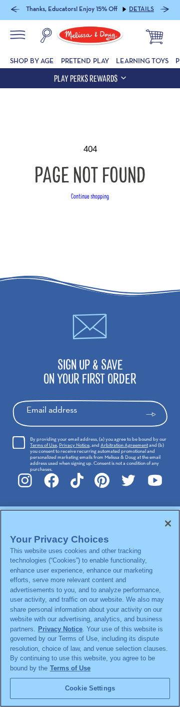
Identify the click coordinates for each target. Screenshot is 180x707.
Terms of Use (43, 445)
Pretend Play (85, 61)
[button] (15, 10)
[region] (90, 608)
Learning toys (142, 61)
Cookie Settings (90, 688)
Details (141, 9)
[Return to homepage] (90, 36)
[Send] (155, 414)
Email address (51, 409)
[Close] (168, 523)
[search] (46, 36)
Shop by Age (32, 61)
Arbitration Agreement (124, 445)
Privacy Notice (74, 445)
